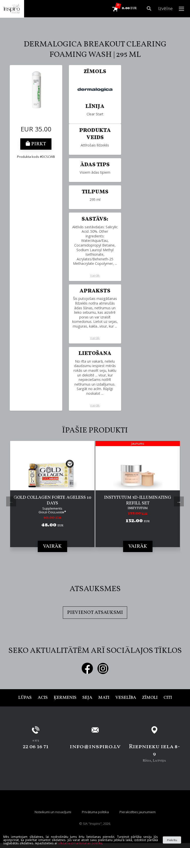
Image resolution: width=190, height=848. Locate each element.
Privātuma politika (95, 812)
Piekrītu (172, 840)
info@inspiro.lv (95, 747)
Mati (103, 698)
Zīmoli (150, 698)
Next (179, 501)
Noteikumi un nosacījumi (53, 812)
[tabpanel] (52, 501)
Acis (43, 698)
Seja (87, 698)
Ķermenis (65, 698)
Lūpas (25, 698)
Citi (168, 698)
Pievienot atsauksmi (95, 612)
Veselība (125, 698)
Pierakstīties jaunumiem (137, 812)
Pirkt (38, 144)
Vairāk (95, 275)
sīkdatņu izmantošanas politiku (80, 843)
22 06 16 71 (35, 747)
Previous (11, 501)
